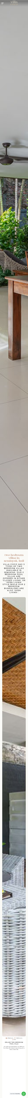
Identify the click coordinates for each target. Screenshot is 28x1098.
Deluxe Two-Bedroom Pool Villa (14, 1043)
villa (14, 3)
